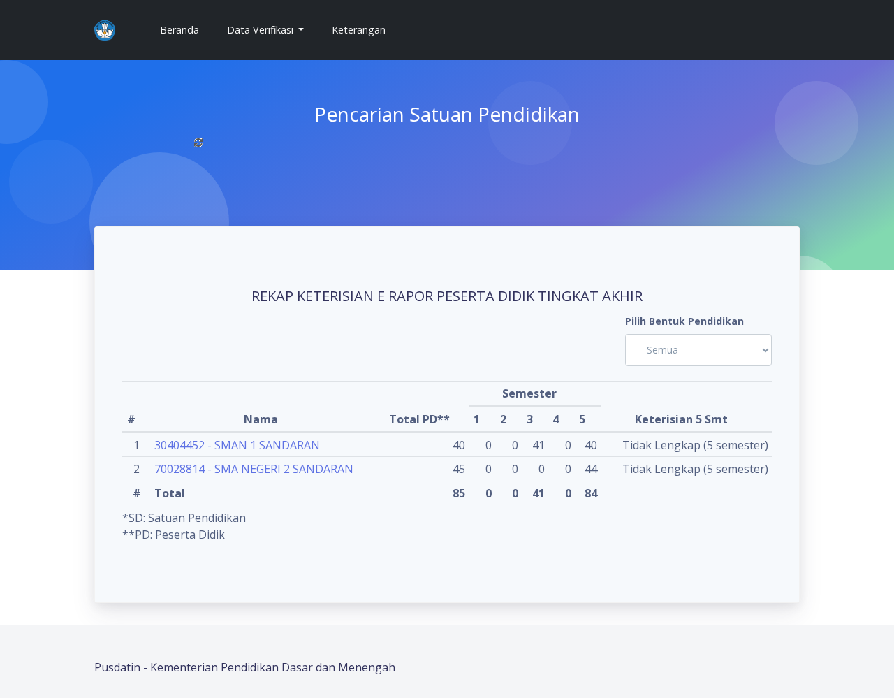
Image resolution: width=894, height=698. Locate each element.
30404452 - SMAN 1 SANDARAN (237, 445)
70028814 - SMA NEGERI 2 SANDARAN (253, 469)
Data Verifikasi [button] (261, 29)
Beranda (185, 29)
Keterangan (359, 29)
